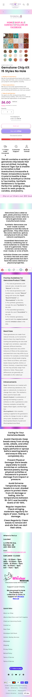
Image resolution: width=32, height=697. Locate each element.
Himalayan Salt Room (10, 633)
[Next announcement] (29, 12)
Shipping (3, 105)
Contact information (11, 693)
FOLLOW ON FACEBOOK (19, 26)
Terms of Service (8, 657)
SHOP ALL (19, 22)
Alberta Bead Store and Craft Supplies (15, 617)
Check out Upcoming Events (12, 621)
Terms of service (12, 690)
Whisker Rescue (18, 597)
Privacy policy (23, 687)
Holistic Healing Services (11, 637)
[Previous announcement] (3, 12)
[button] (4, 5)
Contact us (6, 625)
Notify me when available (16, 139)
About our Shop (8, 613)
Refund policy (14, 687)
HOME (10, 22)
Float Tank (6, 629)
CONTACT (9, 25)
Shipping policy (22, 690)
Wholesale (6, 641)
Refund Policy (7, 653)
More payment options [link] (16, 135)
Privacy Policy (7, 649)
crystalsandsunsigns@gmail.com (14, 552)
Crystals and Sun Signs (15, 685)
